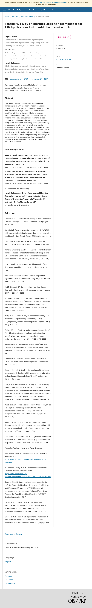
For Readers (9, 576)
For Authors (9, 580)
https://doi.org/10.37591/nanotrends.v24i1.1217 (28, 79)
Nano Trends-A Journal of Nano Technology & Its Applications (32, 10)
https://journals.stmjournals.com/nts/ (53, 2)
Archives (15, 16)
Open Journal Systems (14, 534)
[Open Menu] (4, 9)
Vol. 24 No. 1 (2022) (28, 16)
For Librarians (10, 583)
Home (7, 16)
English (8, 561)
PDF (62, 37)
